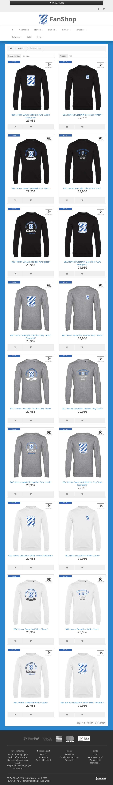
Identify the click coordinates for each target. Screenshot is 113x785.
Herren (37, 29)
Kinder (65, 29)
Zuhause (16, 37)
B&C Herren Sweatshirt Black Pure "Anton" (82, 114)
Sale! (29, 37)
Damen (51, 29)
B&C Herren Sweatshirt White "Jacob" (31, 702)
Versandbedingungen (18, 754)
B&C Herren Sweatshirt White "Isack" (82, 629)
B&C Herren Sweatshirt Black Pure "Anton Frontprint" (31, 116)
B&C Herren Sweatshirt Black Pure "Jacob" (30, 261)
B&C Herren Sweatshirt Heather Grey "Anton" (82, 335)
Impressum (18, 768)
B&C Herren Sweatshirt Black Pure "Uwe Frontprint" (82, 263)
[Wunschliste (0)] (104, 9)
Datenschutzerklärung (17, 760)
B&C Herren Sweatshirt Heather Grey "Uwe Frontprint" (82, 483)
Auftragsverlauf (95, 757)
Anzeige (63, 56)
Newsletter (95, 762)
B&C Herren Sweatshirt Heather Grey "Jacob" (30, 482)
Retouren (43, 757)
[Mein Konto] (99, 9)
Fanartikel (81, 29)
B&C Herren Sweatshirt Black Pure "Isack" (82, 188)
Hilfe (39, 37)
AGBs (17, 762)
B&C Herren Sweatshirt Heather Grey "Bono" (30, 408)
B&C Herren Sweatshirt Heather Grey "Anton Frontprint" (30, 336)
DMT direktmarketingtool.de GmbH (34, 780)
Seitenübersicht (43, 760)
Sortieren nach (14, 56)
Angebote (69, 760)
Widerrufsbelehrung (17, 757)
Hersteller (69, 754)
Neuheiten (24, 29)
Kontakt (43, 754)
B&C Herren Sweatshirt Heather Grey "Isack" (82, 408)
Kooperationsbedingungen (19, 765)
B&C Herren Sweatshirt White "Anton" (82, 555)
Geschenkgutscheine (69, 757)
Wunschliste (95, 760)
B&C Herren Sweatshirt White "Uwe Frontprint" (82, 702)
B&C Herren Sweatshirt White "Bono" (31, 629)
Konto (95, 754)
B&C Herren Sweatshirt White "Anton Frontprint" (30, 555)
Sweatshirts (35, 48)
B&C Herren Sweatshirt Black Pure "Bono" (31, 188)
